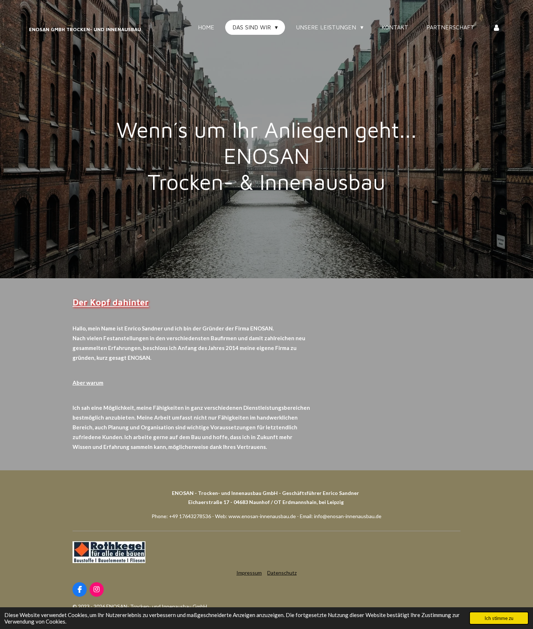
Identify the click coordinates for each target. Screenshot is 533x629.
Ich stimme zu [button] (498, 618)
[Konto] (496, 27)
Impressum (249, 573)
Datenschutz (282, 573)
